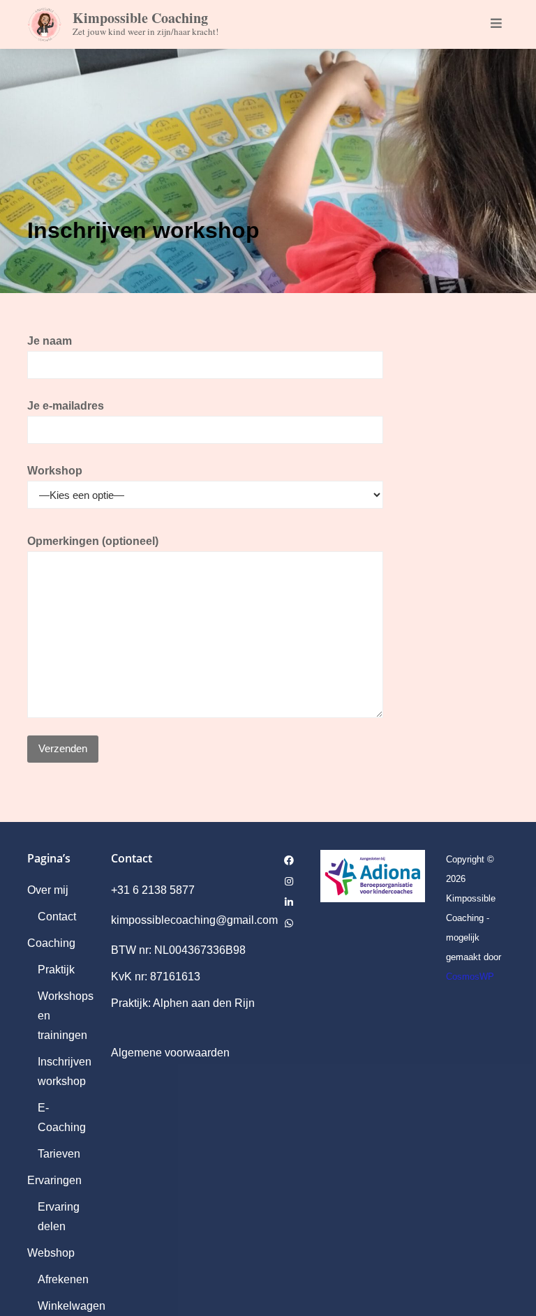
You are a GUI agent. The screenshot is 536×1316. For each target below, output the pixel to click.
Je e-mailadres (65, 406)
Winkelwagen (71, 1306)
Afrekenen (63, 1279)
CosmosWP (470, 976)
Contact (57, 916)
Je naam (49, 341)
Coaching (51, 943)
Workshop (54, 471)
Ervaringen (54, 1180)
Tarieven (59, 1154)
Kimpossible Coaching (140, 18)
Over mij (47, 890)
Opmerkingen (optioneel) (92, 541)
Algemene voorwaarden (170, 1053)
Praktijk (56, 969)
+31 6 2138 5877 (153, 890)
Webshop (51, 1253)
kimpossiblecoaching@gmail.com (194, 920)
